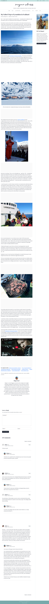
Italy (33, 10)
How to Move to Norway (15, 369)
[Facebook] (1, 0)
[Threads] (6, 0)
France (37, 10)
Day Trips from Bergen (26, 367)
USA (40, 10)
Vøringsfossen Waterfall (5, 369)
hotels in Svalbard (21, 119)
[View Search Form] (47, 0)
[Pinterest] (4, 0)
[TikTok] (2, 0)
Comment (5, 415)
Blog (40, 0)
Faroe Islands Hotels (16, 370)
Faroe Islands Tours (25, 370)
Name (4, 428)
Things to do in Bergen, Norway (15, 367)
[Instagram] (5, 0)
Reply (29, 444)
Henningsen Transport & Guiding (15, 55)
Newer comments (28, 441)
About (38, 0)
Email (19, 428)
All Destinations (17, 10)
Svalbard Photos (25, 369)
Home (9, 10)
